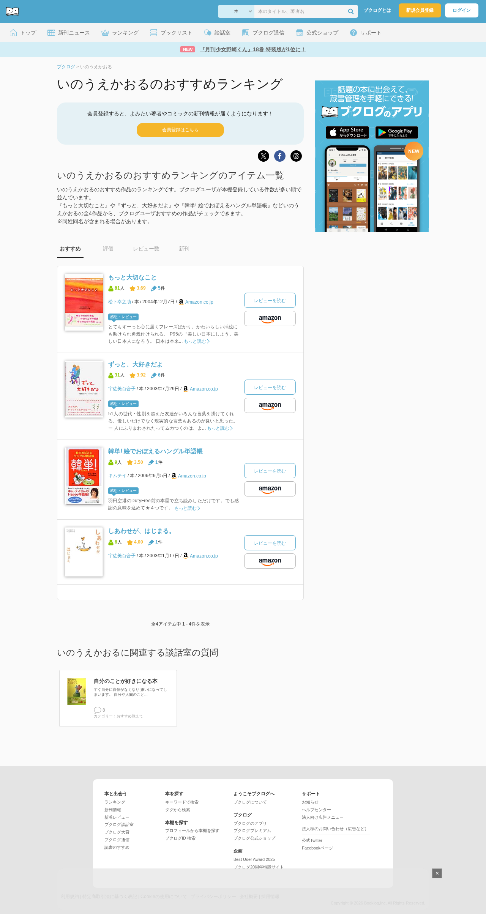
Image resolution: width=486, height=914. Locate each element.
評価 (108, 249)
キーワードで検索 (182, 802)
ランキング (114, 802)
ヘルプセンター (316, 809)
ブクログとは (377, 10)
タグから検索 (177, 809)
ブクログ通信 (116, 839)
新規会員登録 (420, 10)
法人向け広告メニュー (323, 817)
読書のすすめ (116, 847)
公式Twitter (312, 840)
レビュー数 (146, 249)
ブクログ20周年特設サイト (259, 867)
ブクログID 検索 (180, 838)
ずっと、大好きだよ (135, 364)
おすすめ (70, 249)
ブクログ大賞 (116, 832)
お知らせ (310, 802)
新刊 (184, 249)
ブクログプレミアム (252, 830)
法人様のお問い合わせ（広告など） (335, 828)
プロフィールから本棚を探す (192, 830)
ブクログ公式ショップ (254, 838)
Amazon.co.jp (199, 302)
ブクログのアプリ (250, 823)
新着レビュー (116, 817)
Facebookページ (317, 848)
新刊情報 (112, 809)
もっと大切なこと (132, 277)
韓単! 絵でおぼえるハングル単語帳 (155, 451)
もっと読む (195, 341)
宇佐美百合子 (122, 388)
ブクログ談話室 (119, 824)
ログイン (462, 10)
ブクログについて (250, 802)
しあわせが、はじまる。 (141, 531)
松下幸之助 (119, 301)
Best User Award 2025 (254, 859)
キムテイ (117, 475)
